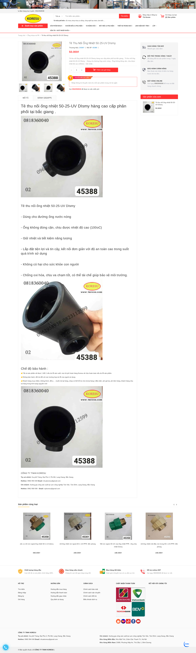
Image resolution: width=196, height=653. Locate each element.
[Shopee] (118, 621)
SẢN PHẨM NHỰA (56, 26)
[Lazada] (123, 621)
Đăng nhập (146, 15)
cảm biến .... (101, 20)
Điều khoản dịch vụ (90, 599)
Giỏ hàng (21, 599)
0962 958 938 (32, 488)
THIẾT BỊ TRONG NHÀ (125, 26)
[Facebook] (133, 621)
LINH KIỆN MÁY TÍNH (142, 26)
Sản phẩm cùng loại (28, 504)
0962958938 (39, 11)
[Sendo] (128, 621)
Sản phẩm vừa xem (152, 97)
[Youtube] (138, 621)
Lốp (154, 26)
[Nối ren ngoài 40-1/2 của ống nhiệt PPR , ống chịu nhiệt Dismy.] (118, 526)
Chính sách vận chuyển (91, 593)
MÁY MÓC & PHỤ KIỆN (106, 26)
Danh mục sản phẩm (34, 26)
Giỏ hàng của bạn (171, 15)
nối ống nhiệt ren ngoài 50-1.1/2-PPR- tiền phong (78, 544)
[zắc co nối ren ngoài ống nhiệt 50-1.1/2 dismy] (36, 526)
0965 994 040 (32, 481)
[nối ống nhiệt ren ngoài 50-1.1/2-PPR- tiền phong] (77, 526)
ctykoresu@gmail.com (52, 488)
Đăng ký (154, 15)
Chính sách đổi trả (90, 596)
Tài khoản (146, 17)
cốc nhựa (68, 20)
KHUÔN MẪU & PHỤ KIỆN (74, 26)
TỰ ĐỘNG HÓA (91, 26)
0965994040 (158, 83)
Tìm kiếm (124, 16)
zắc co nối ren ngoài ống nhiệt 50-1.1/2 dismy (36, 544)
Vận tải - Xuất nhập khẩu (59, 30)
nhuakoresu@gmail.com (52, 481)
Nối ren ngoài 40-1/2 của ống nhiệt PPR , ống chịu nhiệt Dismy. (118, 545)
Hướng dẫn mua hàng (59, 589)
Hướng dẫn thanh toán (59, 593)
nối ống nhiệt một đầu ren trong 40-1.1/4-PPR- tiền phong (159, 545)
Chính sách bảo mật (90, 589)
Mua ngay (37, 557)
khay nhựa (75, 20)
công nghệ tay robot (91, 20)
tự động (81, 20)
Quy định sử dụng (57, 599)
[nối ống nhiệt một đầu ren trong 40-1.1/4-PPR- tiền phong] (159, 526)
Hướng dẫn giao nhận (58, 596)
